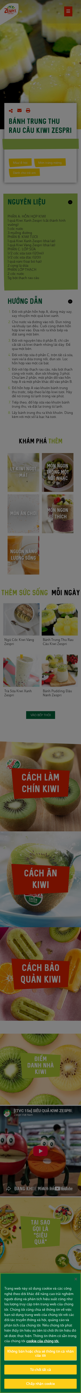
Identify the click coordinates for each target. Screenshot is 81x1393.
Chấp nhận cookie (40, 1384)
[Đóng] (76, 1279)
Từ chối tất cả (40, 1370)
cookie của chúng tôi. (42, 1341)
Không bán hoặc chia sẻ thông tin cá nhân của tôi (40, 1353)
